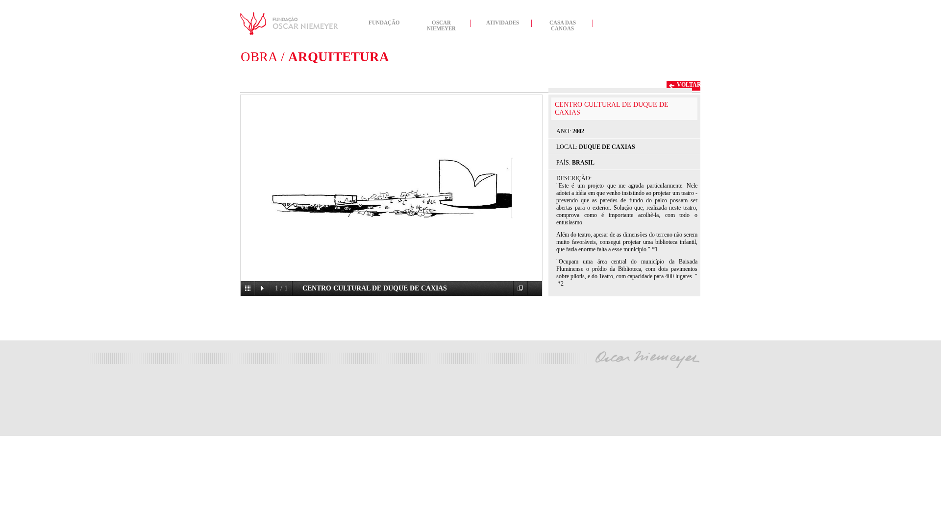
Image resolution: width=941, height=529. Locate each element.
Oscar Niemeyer (441, 24)
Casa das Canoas (562, 24)
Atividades (502, 22)
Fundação (384, 22)
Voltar (688, 84)
